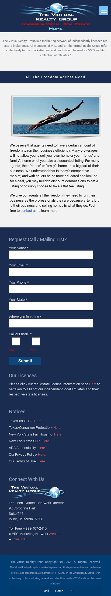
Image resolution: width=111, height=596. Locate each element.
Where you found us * (25, 317)
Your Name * (19, 248)
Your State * (18, 300)
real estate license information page (65, 384)
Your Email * (18, 265)
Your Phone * (19, 282)
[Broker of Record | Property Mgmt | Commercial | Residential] (55, 16)
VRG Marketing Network (36, 534)
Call (46, 591)
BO (72, 591)
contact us (28, 211)
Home (59, 591)
